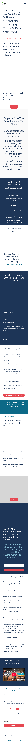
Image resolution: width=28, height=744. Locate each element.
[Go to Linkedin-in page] (10, 708)
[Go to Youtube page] (17, 708)
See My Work (14, 499)
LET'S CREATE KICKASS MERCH (14, 395)
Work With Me (14, 106)
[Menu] (25, 3)
